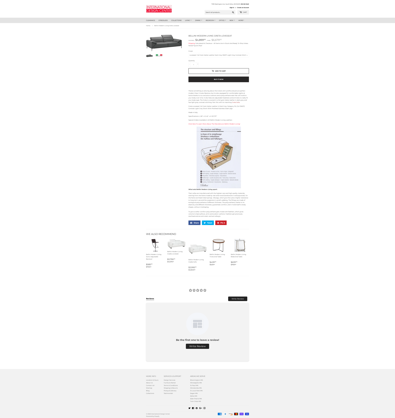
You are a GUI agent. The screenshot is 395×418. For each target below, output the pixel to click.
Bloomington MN (196, 380)
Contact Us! (150, 385)
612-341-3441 (245, 4)
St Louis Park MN (196, 391)
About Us (149, 383)
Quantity (191, 61)
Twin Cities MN (195, 401)
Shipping (191, 43)
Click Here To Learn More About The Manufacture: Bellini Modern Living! (214, 124)
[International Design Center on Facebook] (193, 408)
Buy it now (218, 79)
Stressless (163, 20)
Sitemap (149, 388)
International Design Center (160, 414)
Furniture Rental (170, 383)
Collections (176, 20)
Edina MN (193, 396)
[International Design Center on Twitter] (189, 408)
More (240, 20)
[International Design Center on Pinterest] (197, 408)
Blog (148, 391)
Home (148, 25)
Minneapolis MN (196, 383)
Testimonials (168, 393)
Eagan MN (194, 393)
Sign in (232, 7)
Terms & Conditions (171, 385)
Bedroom (210, 20)
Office (222, 20)
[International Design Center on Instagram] (204, 408)
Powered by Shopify (152, 416)
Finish (190, 51)
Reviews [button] (150, 299)
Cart (245, 12)
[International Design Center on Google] (200, 408)
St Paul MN (194, 385)
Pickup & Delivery (170, 391)
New (232, 20)
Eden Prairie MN (196, 399)
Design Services (169, 380)
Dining (198, 20)
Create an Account (243, 7)
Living (187, 20)
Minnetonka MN (196, 388)
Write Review (238, 299)
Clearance (150, 20)
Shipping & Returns (171, 388)
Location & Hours (152, 380)
